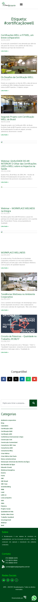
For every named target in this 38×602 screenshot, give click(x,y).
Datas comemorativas (8, 459)
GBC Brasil (4, 481)
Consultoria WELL (7, 451)
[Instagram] (16, 580)
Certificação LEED (7, 428)
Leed (2, 492)
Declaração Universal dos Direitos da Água (15, 462)
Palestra (4, 506)
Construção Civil (6, 439)
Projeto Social (5, 509)
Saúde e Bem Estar (7, 514)
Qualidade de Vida (7, 511)
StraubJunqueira (18, 587)
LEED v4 (3, 495)
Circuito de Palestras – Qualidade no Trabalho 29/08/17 (19, 337)
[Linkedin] (8, 580)
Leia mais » (4, 51)
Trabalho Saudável (7, 517)
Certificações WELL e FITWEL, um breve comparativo (17, 36)
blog (2, 423)
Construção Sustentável (9, 442)
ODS (2, 500)
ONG (2, 503)
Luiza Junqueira (6, 498)
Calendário (4, 426)
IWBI (2, 489)
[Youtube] (3, 580)
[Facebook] (12, 580)
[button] (21, 4)
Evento (3, 473)
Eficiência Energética (8, 470)
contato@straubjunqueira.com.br (18, 567)
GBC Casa (4, 484)
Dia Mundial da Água (8, 464)
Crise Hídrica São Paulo (9, 456)
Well (2, 525)
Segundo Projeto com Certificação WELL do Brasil (17, 118)
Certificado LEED (6, 434)
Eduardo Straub (6, 467)
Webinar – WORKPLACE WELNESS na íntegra (18, 209)
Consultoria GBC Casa (8, 445)
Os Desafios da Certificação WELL (17, 77)
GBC (2, 478)
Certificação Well (6, 431)
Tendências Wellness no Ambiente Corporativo (18, 295)
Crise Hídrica (5, 453)
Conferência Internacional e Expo (12, 437)
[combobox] (15, 403)
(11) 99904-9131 (11, 563)
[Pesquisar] (33, 403)
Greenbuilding (6, 486)
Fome (3, 475)
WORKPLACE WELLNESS (13, 252)
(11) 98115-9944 (11, 560)
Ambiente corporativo (8, 420)
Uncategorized (6, 520)
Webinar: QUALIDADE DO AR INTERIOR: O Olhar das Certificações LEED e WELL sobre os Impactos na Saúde (18, 164)
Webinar (4, 522)
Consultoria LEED (7, 448)
